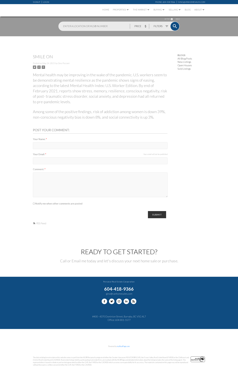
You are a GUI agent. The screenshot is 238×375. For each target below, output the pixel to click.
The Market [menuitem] (140, 9)
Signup (36, 2)
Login (46, 2)
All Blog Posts (185, 58)
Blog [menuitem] (188, 9)
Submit (157, 214)
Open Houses (185, 65)
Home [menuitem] (105, 9)
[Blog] (133, 301)
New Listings (184, 61)
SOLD (178, 19)
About (198, 9)
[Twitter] (111, 301)
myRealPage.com (123, 346)
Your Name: (39, 139)
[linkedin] (126, 301)
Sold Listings (184, 68)
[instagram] (119, 301)
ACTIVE (167, 19)
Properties (119, 9)
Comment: (38, 169)
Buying (157, 9)
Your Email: (39, 154)
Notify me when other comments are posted (58, 203)
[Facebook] (104, 301)
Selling (173, 9)
